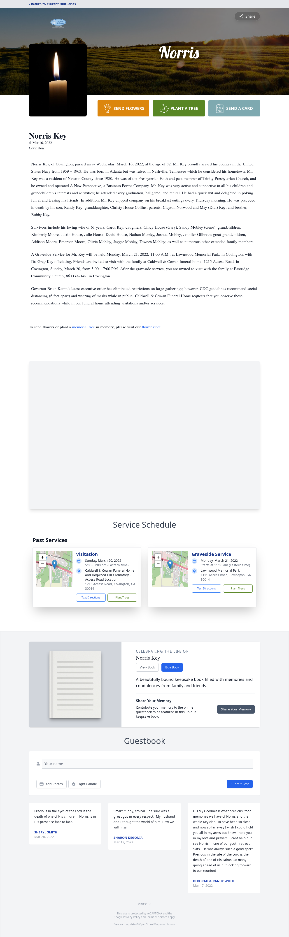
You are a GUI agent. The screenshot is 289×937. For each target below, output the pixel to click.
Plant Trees (122, 597)
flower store (151, 326)
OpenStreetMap (149, 924)
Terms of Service (156, 917)
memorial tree (83, 326)
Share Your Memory (236, 709)
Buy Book (172, 667)
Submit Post (240, 784)
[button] (54, 564)
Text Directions (91, 597)
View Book (147, 667)
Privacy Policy (131, 917)
